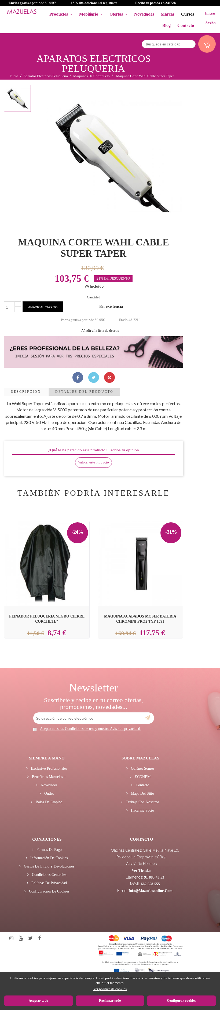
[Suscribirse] (147, 717)
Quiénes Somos (142, 768)
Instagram (11, 938)
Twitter (30, 938)
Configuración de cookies (48, 891)
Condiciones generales (48, 875)
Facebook (39, 938)
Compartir (77, 377)
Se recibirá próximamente (53, 550)
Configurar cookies (181, 1000)
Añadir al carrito (43, 307)
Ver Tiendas (141, 871)
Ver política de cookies (110, 989)
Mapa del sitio (142, 793)
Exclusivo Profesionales (48, 768)
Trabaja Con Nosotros (142, 802)
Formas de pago (48, 850)
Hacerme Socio (142, 810)
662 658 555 (150, 884)
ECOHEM (142, 777)
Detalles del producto (84, 392)
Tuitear (93, 377)
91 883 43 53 (154, 877)
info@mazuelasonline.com (151, 891)
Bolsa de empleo (48, 802)
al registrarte (94, 3)
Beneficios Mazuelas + (48, 777)
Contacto (142, 785)
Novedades (48, 785)
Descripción (26, 392)
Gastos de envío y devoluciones (48, 866)
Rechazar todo (110, 1000)
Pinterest (109, 377)
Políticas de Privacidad (48, 883)
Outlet (48, 793)
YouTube (21, 938)
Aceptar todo (38, 1000)
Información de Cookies (48, 858)
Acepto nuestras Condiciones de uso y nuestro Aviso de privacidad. (90, 729)
